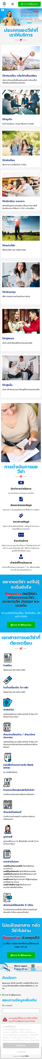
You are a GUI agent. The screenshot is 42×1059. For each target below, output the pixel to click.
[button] (12, 4)
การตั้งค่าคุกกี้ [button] (21, 1052)
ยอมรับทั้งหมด (21, 1045)
